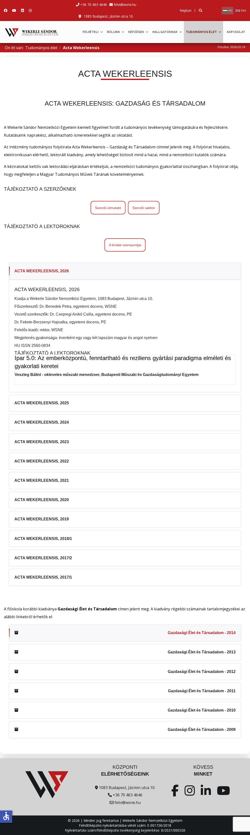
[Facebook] (5, 10)
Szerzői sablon (143, 208)
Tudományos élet (201, 32)
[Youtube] (14, 10)
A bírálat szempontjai (125, 245)
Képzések (136, 32)
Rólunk (113, 32)
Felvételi (91, 32)
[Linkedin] (22, 10)
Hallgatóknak (164, 32)
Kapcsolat (236, 32)
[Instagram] (30, 10)
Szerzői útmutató (108, 208)
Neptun (185, 10)
